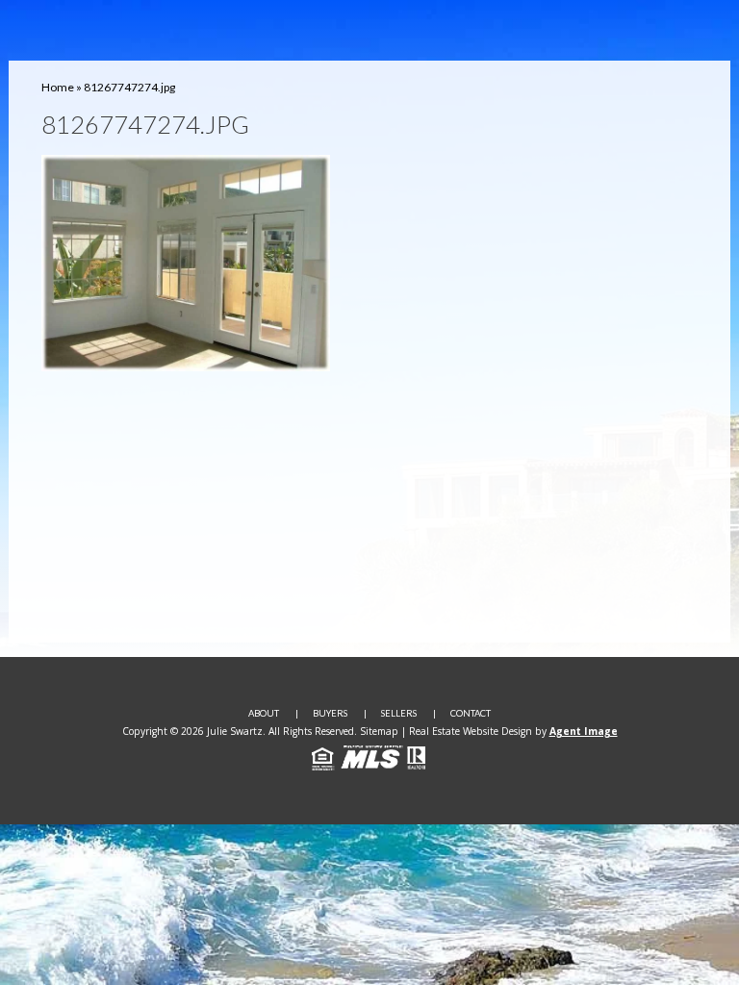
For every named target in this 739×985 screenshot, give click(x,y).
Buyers (330, 713)
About (263, 713)
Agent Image (583, 731)
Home (57, 87)
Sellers (399, 713)
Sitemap (379, 731)
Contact (470, 713)
